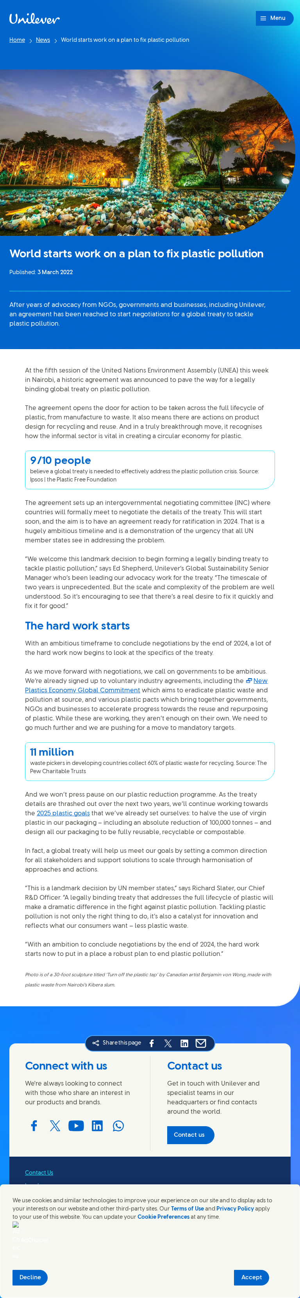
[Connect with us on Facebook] (34, 1125)
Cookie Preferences (163, 1217)
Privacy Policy (235, 1209)
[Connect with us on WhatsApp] (118, 1125)
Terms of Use (187, 1209)
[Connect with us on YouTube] (76, 1125)
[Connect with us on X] (55, 1125)
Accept (251, 1278)
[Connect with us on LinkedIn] (97, 1125)
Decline (30, 1278)
